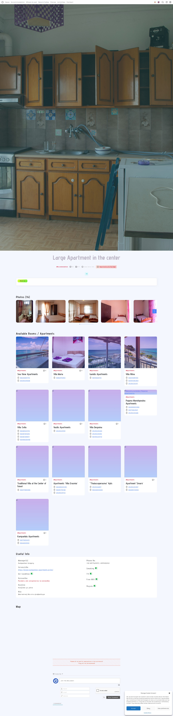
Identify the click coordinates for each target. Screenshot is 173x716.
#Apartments (21, 370)
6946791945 (25, 434)
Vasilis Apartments (62, 427)
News (7, 2)
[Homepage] (2, 2)
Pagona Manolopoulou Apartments (135, 402)
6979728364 (133, 381)
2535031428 (133, 413)
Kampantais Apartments (28, 536)
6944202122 (24, 543)
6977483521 (133, 410)
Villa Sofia (21, 427)
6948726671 (24, 437)
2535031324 (97, 431)
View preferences (163, 708)
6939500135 (61, 487)
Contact (70, 2)
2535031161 (60, 431)
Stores (53, 2)
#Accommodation (62, 267)
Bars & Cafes (43, 2)
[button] (169, 693)
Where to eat (31, 2)
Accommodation (18, 2)
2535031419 (97, 434)
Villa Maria (58, 374)
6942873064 (133, 490)
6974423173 (96, 378)
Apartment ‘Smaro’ (134, 483)
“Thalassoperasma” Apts (101, 483)
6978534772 (97, 437)
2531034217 (96, 487)
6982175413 (60, 378)
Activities (61, 2)
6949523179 (25, 431)
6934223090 (97, 490)
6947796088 (25, 490)
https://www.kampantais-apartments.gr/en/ (35, 570)
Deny (148, 708)
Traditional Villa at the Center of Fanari (31, 485)
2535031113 (60, 493)
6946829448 (25, 440)
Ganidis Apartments (98, 374)
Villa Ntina (130, 374)
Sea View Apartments (27, 374)
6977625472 (24, 540)
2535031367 (133, 487)
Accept (133, 708)
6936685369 (133, 407)
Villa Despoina (96, 427)
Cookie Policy (147, 712)
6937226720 (133, 378)
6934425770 (25, 378)
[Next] (154, 311)
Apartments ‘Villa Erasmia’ (65, 483)
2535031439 (25, 381)
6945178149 (61, 490)
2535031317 (133, 383)
